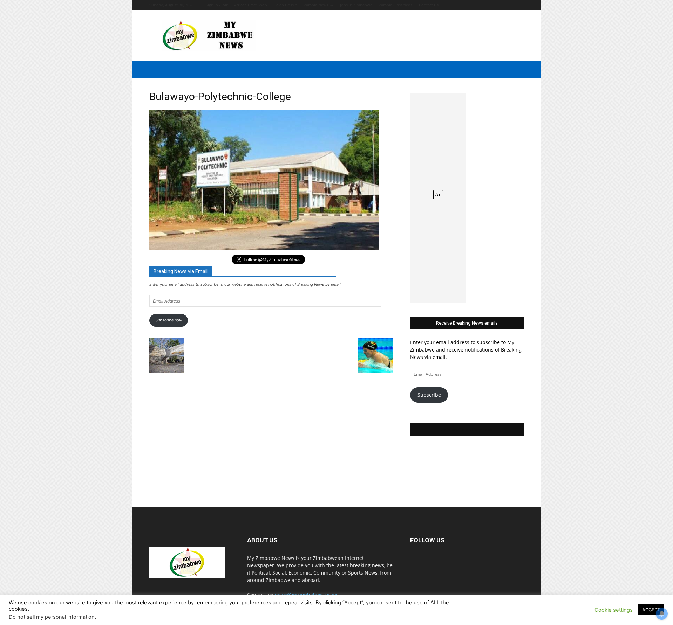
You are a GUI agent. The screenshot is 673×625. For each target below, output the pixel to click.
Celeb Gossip (285, 4)
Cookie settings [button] (613, 610)
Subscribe (429, 394)
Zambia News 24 (318, 4)
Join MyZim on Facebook (467, 430)
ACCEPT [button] (651, 609)
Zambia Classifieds (395, 4)
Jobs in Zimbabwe (356, 4)
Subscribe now (168, 320)
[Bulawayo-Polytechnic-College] (264, 248)
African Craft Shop (250, 4)
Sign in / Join (217, 4)
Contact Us (429, 4)
